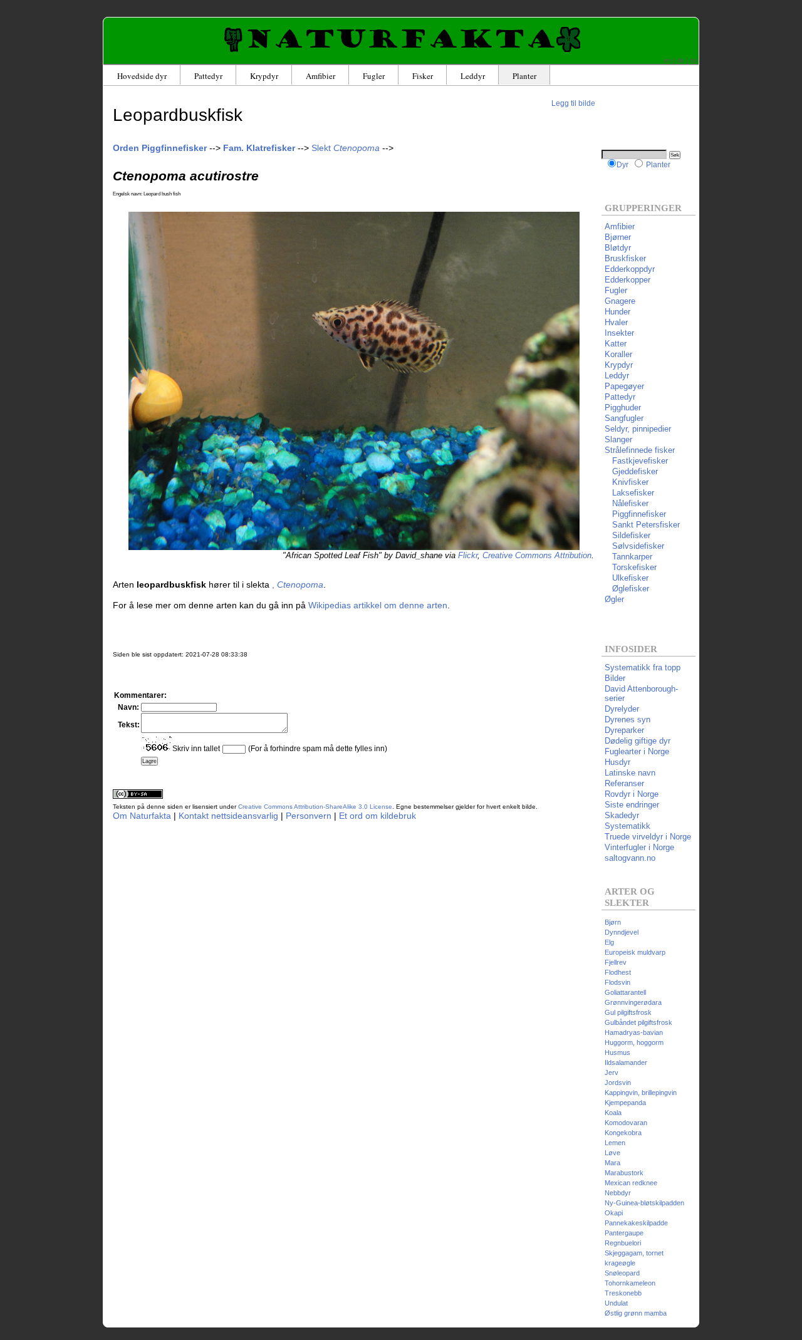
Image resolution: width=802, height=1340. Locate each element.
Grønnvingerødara (633, 1002)
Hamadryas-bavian (634, 1032)
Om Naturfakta (142, 816)
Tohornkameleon (630, 1283)
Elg (609, 942)
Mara (612, 1162)
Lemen (615, 1142)
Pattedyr (208, 75)
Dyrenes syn (627, 719)
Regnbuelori (623, 1243)
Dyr (622, 164)
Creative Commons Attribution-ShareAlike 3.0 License (315, 806)
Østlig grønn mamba (636, 1313)
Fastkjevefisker (636, 460)
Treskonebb (623, 1293)
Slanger (618, 439)
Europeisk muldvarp (635, 952)
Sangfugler (624, 418)
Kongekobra (623, 1132)
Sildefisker (627, 535)
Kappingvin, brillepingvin (641, 1092)
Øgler (614, 599)
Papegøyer (624, 386)
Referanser (624, 783)
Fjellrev (616, 962)
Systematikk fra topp (642, 667)
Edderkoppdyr (630, 269)
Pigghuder (623, 407)
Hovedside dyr (142, 75)
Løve (612, 1152)
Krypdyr (264, 75)
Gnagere (620, 301)
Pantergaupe (624, 1233)
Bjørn (613, 922)
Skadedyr (622, 815)
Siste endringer (632, 804)
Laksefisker (629, 492)
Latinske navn (630, 772)
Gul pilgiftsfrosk (628, 1012)
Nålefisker (626, 503)
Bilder (615, 678)
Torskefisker (631, 567)
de (680, 60)
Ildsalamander (626, 1062)
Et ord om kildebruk (377, 816)
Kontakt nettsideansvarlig (228, 816)
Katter (616, 343)
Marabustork (624, 1172)
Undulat (616, 1303)
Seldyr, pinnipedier (638, 429)
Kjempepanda (625, 1102)
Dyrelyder (622, 709)
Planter (524, 75)
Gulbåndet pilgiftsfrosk (638, 1022)
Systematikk (627, 826)
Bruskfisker (625, 258)
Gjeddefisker (631, 471)
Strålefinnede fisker (640, 450)
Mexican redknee (631, 1183)
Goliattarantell (625, 992)
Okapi (614, 1213)
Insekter (619, 333)
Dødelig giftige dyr (637, 740)
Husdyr (617, 762)
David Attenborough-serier (641, 693)
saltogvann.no (630, 858)
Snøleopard (622, 1273)
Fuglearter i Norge (637, 751)
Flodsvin (617, 982)
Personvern (308, 816)
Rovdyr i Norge (632, 794)
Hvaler (616, 322)
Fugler (374, 75)
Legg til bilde (573, 103)
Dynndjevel (621, 932)
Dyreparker (624, 730)
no (693, 60)
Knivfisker (626, 482)
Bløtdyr (618, 247)
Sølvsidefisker (634, 546)
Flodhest (618, 972)
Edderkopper (627, 279)
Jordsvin (618, 1082)
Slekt (345, 148)
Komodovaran (626, 1122)
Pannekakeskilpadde (636, 1223)
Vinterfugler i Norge (639, 847)
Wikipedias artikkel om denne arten (377, 605)
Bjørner (618, 237)
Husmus (617, 1052)
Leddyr (473, 75)
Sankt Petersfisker (642, 524)
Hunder (617, 311)
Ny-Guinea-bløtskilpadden (644, 1203)
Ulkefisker (626, 578)
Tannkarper (628, 556)
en (667, 60)
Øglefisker (627, 588)
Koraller (618, 354)
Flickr (467, 555)
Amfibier (320, 75)
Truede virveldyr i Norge (648, 836)
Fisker (422, 75)
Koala (613, 1112)
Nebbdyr (618, 1193)
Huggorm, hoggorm (634, 1042)
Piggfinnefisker (635, 514)
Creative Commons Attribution (536, 555)
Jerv (611, 1072)
